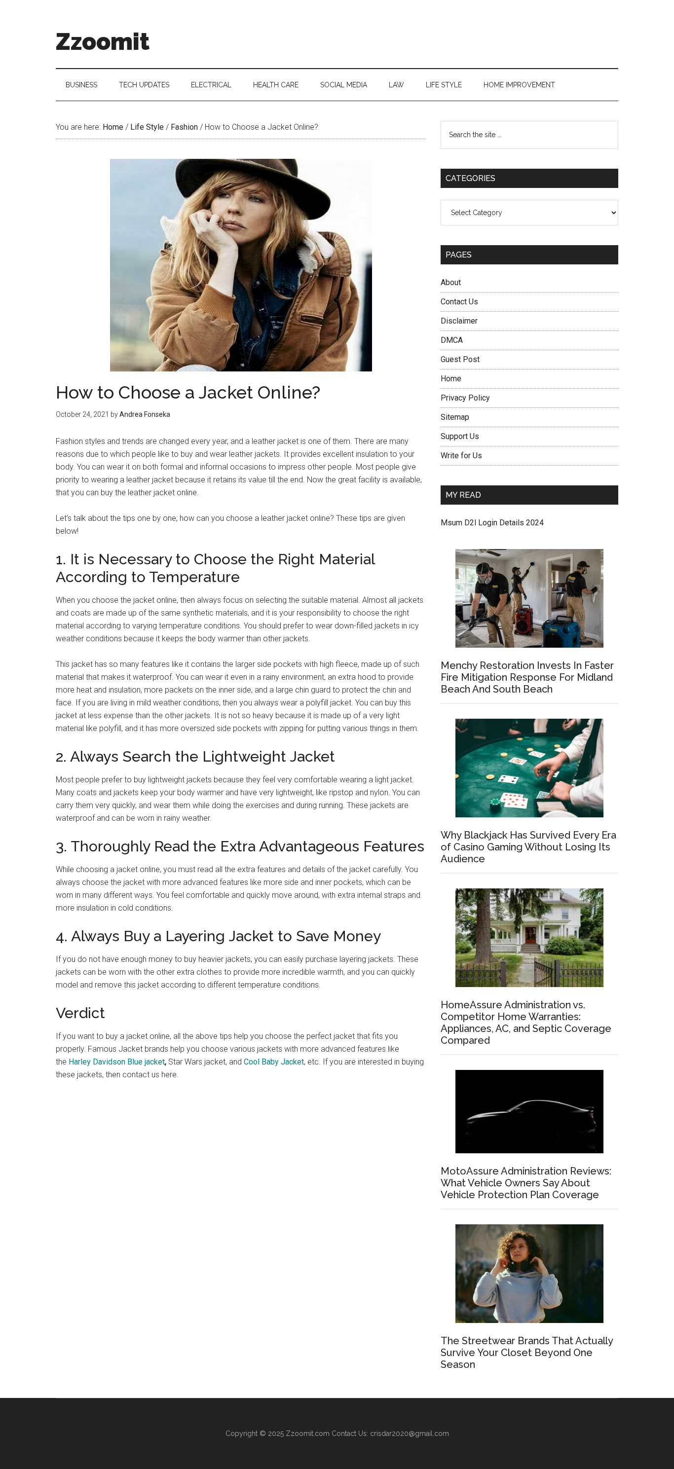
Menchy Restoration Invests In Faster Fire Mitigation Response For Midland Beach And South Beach (527, 677)
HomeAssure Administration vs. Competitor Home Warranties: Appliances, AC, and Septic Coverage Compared (526, 1022)
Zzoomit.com (308, 1433)
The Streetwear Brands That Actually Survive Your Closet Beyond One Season (527, 1352)
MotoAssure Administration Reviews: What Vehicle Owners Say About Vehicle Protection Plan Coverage (526, 1183)
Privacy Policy (465, 398)
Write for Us (461, 455)
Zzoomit (103, 41)
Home (451, 378)
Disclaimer (459, 321)
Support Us (460, 436)
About (451, 282)
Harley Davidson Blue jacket (117, 1061)
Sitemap (455, 417)
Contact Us (459, 301)
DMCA (452, 340)
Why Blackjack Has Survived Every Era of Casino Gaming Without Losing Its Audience (528, 847)
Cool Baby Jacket (274, 1061)
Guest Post (460, 359)
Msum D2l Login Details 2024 (492, 522)
